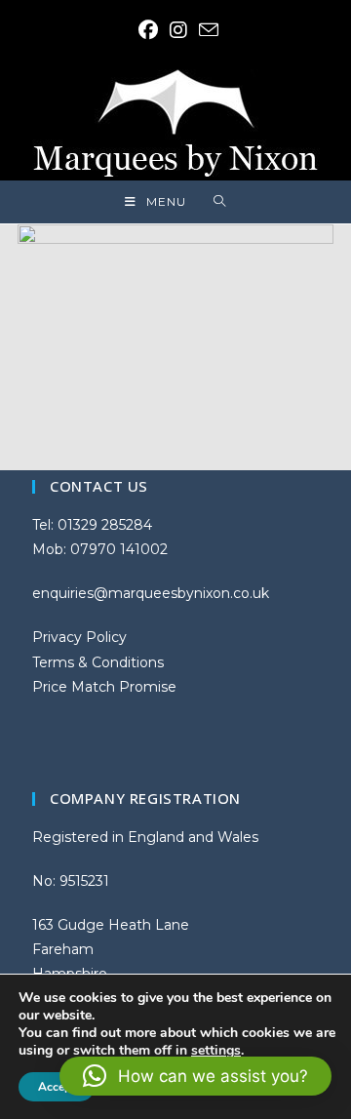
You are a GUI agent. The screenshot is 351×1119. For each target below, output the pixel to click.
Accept (56, 1087)
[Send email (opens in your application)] (205, 30)
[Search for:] (220, 201)
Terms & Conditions (98, 662)
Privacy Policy (79, 637)
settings (216, 1050)
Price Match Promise (104, 687)
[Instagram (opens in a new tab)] (178, 30)
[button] (195, 1076)
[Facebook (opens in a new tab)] (148, 30)
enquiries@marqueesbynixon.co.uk (150, 593)
